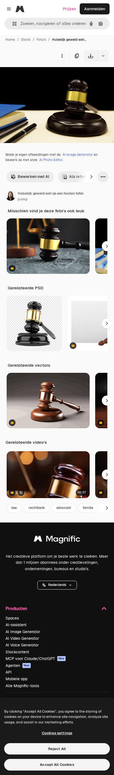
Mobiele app (16, 678)
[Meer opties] (62, 55)
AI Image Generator (78, 154)
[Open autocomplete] (12, 24)
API (9, 672)
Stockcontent (17, 651)
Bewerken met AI (33, 176)
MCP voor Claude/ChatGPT (35, 658)
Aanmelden (94, 8)
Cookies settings (57, 733)
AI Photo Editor (51, 160)
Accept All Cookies (57, 764)
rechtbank (36, 508)
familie (88, 508)
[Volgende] (91, 176)
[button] (57, 585)
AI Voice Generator (22, 645)
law (14, 508)
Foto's (41, 39)
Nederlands (57, 585)
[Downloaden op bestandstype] (102, 55)
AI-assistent (16, 624)
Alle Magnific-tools (22, 685)
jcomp (22, 199)
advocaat (63, 508)
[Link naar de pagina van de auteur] (10, 196)
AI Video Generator (22, 638)
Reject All (57, 748)
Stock (25, 39)
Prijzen (69, 8)
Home (10, 39)
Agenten (18, 665)
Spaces (12, 618)
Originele (36, 74)
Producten (16, 608)
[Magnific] (57, 540)
